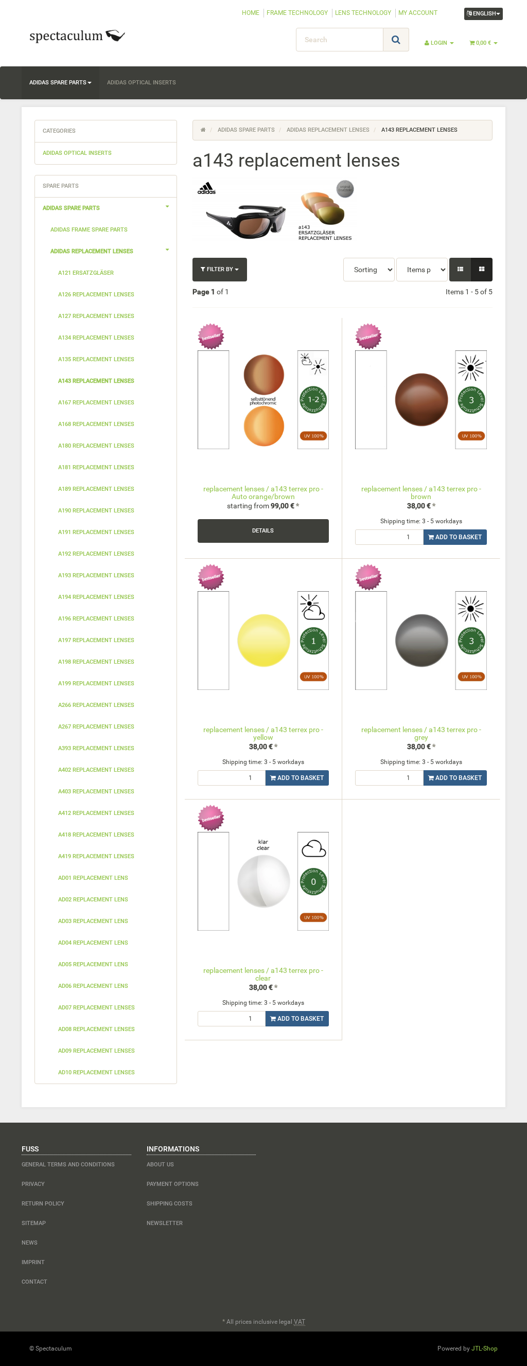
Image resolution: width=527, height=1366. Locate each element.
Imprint (33, 1262)
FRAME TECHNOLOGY (297, 12)
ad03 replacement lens (93, 921)
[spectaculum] (97, 35)
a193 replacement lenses (96, 575)
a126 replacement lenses (96, 294)
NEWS (30, 1242)
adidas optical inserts (141, 82)
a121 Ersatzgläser (86, 273)
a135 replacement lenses (96, 359)
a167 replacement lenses (96, 402)
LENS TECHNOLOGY (363, 12)
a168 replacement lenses (96, 424)
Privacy (33, 1184)
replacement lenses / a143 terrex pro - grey (421, 733)
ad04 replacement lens (93, 942)
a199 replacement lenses (96, 683)
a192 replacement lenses (96, 554)
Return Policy (43, 1203)
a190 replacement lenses (96, 510)
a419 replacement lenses (96, 856)
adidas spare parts (57, 82)
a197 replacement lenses (96, 640)
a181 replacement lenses (96, 467)
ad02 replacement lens (93, 899)
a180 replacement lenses (96, 445)
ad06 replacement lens (93, 986)
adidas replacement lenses (91, 251)
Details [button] (263, 530)
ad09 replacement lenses (96, 1051)
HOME (250, 12)
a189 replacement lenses (96, 489)
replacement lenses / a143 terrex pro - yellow (263, 733)
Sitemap (34, 1223)
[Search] (396, 39)
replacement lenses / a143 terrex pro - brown (421, 493)
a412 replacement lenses (96, 813)
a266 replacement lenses (96, 705)
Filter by (220, 269)
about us (160, 1164)
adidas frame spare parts (89, 229)
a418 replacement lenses (96, 834)
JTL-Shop (484, 1348)
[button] (460, 269)
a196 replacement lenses (96, 618)
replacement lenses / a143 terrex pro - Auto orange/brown (263, 493)
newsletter (165, 1223)
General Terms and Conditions (68, 1164)
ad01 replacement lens (93, 878)
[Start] (203, 130)
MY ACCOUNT (417, 12)
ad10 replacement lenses (96, 1072)
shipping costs (169, 1203)
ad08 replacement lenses (96, 1029)
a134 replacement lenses (96, 337)
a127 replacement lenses (96, 316)
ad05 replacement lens (93, 964)
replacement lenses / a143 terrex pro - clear (263, 974)
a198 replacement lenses (96, 662)
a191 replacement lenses (96, 532)
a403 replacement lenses (96, 791)
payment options (173, 1184)
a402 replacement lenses (96, 770)
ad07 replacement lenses (96, 1007)
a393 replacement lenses (96, 748)
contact (34, 1282)
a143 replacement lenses (96, 381)
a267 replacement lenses (96, 726)
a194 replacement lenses (96, 597)
